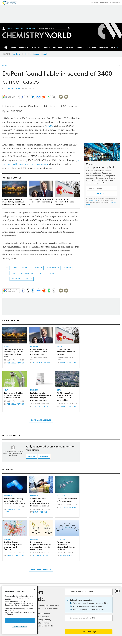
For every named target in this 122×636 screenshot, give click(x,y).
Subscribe (31, 28)
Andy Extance (40, 407)
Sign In (9, 28)
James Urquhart (15, 556)
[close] (79, 91)
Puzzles (45, 54)
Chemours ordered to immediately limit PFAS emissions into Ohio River (14, 201)
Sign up (100, 194)
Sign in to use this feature (68, 91)
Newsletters (16, 54)
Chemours (26, 268)
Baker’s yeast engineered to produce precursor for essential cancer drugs (40, 546)
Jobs (25, 54)
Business (14, 268)
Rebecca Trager (12, 88)
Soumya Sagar (40, 556)
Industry (67, 268)
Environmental (53, 268)
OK (20, 620)
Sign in (31, 456)
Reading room (35, 54)
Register (19, 28)
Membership (115, 3)
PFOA (49, 126)
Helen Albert (40, 512)
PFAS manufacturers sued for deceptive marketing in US (41, 201)
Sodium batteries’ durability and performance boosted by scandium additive (40, 502)
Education (104, 3)
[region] (20, 610)
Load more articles (41, 420)
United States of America (21, 279)
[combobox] (54, 28)
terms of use (93, 200)
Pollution (50, 273)
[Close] (34, 589)
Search (69, 28)
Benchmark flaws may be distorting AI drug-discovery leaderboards (14, 501)
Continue (87, 632)
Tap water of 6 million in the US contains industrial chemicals (13, 395)
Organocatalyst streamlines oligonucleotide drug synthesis (66, 546)
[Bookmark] (66, 97)
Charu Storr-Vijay (12, 511)
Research (8, 495)
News (4, 66)
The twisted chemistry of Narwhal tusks (67, 499)
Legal (13, 273)
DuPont (38, 268)
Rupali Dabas (66, 556)
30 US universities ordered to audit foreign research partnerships (65, 396)
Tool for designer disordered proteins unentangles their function (13, 546)
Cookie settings (19, 627)
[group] (114, 47)
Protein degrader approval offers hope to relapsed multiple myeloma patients (40, 396)
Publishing (94, 3)
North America (26, 273)
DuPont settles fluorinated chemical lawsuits (64, 201)
